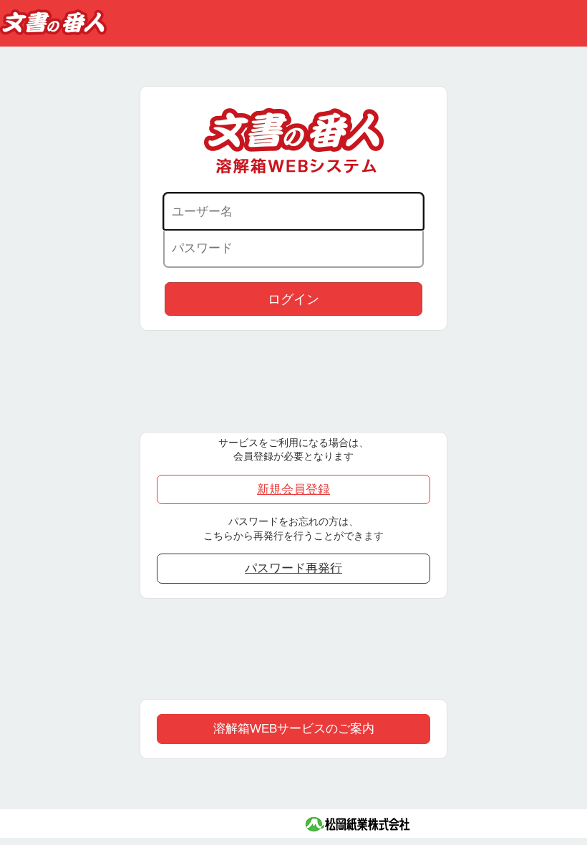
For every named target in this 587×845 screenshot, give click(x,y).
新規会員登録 (293, 489)
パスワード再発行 (293, 568)
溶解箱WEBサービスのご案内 (293, 728)
